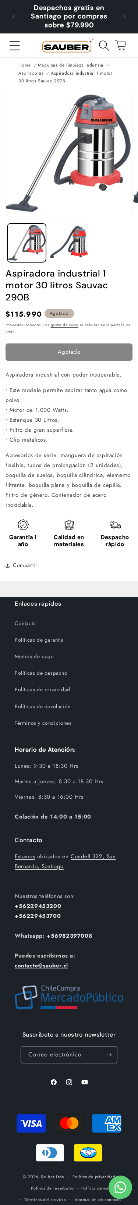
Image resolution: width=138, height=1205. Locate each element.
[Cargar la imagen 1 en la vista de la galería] (26, 243)
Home (24, 65)
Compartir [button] (25, 565)
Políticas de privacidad (42, 689)
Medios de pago (34, 656)
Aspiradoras (31, 73)
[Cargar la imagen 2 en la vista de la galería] (69, 243)
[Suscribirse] (109, 1054)
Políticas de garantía (39, 640)
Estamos (25, 856)
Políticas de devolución (43, 706)
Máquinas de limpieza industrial (71, 65)
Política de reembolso (52, 1188)
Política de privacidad (93, 1177)
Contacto (25, 623)
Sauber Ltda (52, 1177)
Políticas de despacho (41, 673)
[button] (15, 46)
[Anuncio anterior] (14, 16)
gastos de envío (65, 325)
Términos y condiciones (43, 723)
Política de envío (97, 1188)
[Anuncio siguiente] (124, 16)
